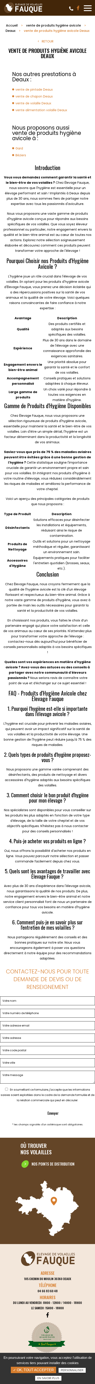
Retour (47, 41)
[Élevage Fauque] (23, 13)
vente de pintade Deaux (34, 89)
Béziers (20, 155)
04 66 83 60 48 (71, 8)
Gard (19, 148)
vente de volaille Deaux (33, 103)
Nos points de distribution (53, 1164)
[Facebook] (78, 8)
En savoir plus (48, 1378)
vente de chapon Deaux (34, 96)
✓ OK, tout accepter (33, 1370)
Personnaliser (72, 1370)
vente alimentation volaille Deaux (41, 110)
